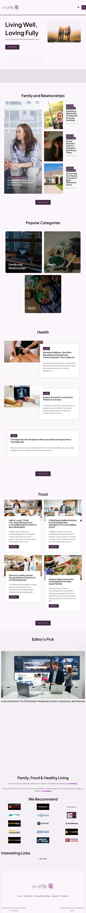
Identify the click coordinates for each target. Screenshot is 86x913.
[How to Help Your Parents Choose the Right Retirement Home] (53, 178)
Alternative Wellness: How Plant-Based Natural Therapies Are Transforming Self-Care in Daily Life (59, 354)
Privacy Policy (28, 896)
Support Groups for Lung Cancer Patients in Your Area (58, 398)
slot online (43, 859)
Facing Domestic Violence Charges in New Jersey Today (71, 147)
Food (31, 308)
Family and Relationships (17, 266)
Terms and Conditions (42, 896)
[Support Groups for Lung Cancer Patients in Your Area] (23, 396)
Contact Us (64, 896)
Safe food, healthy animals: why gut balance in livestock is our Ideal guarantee (22, 577)
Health (51, 264)
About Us (55, 896)
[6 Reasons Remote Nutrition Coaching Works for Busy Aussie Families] (63, 567)
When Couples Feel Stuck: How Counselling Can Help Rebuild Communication (21, 182)
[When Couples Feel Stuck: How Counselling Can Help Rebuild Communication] (23, 147)
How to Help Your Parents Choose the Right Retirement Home (72, 179)
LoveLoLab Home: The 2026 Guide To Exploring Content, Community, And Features (43, 701)
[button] (78, 7)
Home (20, 896)
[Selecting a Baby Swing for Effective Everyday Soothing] (53, 115)
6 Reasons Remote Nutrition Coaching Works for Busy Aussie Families (61, 581)
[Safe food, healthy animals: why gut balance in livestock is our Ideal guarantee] (23, 565)
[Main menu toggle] (84, 7)
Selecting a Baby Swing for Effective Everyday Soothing (71, 115)
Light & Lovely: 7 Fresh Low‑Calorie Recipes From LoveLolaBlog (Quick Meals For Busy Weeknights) (23, 523)
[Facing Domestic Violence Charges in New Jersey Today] (53, 146)
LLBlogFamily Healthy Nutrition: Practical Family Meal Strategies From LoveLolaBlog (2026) (63, 523)
